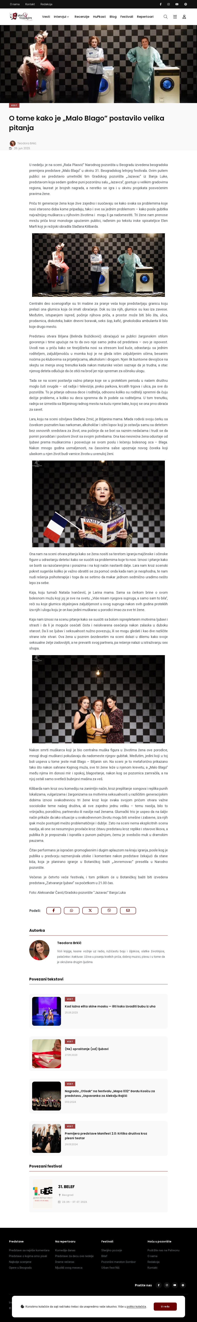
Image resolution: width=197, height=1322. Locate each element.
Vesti (46, 16)
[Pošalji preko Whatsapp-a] (71, 910)
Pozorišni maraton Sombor (118, 1262)
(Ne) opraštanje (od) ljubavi (87, 1049)
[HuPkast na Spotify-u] (185, 4)
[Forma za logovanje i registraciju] (184, 17)
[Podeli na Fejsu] (53, 910)
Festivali (126, 16)
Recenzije (82, 16)
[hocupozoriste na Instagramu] (168, 4)
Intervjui (60, 16)
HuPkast (99, 16)
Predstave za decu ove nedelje (74, 1256)
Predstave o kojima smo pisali (28, 1256)
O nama (15, 4)
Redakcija (46, 4)
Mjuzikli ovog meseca (68, 1267)
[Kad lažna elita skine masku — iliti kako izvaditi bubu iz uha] (46, 1011)
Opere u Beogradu (20, 1267)
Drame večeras (64, 1262)
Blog (113, 16)
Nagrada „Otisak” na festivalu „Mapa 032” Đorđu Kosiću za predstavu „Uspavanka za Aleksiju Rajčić (110, 1093)
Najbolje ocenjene (20, 1262)
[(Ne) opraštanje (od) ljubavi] (46, 1053)
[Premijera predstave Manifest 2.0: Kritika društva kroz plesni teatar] (46, 1138)
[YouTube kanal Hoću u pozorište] (177, 4)
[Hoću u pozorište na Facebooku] (161, 4)
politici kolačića (136, 1306)
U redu (165, 1306)
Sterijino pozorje (111, 1250)
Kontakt (30, 4)
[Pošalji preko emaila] (128, 910)
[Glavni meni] (175, 17)
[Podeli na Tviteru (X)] (90, 910)
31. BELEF (66, 1186)
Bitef (104, 1256)
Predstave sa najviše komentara (29, 1250)
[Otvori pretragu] (166, 17)
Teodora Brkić (69, 942)
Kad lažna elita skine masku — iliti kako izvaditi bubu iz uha (110, 1007)
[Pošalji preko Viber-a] (109, 910)
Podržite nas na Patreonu (163, 1250)
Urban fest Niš (110, 1267)
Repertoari (145, 16)
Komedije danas (65, 1250)
